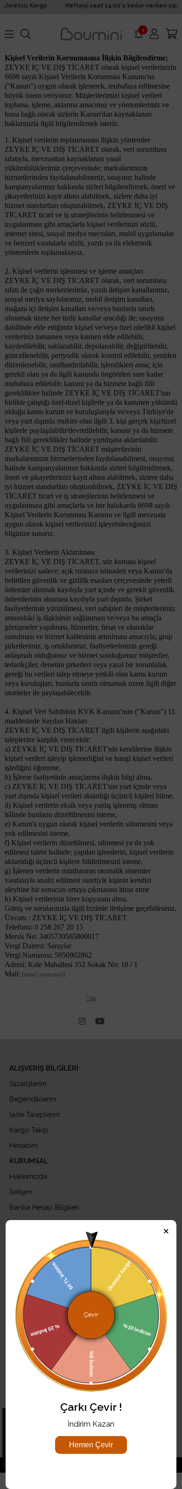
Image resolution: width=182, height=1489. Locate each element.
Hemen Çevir (91, 1445)
